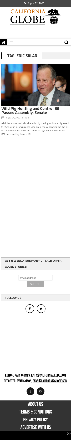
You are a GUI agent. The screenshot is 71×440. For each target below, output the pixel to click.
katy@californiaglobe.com (48, 375)
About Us (35, 404)
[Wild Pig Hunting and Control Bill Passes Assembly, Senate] (35, 85)
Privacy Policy (35, 420)
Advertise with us (35, 427)
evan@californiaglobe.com (50, 381)
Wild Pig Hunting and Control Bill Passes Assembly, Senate (30, 110)
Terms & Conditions (35, 412)
